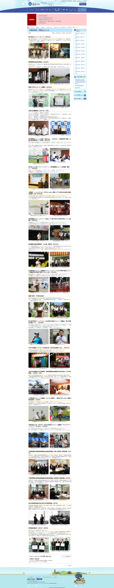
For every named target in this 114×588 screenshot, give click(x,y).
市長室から (43, 27)
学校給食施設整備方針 (79, 85)
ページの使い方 (31, 577)
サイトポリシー (38, 577)
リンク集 (54, 577)
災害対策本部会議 (42, 22)
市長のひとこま (50, 27)
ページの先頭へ (69, 565)
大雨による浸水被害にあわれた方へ (46, 17)
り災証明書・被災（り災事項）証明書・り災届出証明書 (50, 21)
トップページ (31, 27)
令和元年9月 (77, 87)
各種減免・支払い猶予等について (45, 19)
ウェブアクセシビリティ (47, 577)
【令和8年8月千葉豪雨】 (43, 15)
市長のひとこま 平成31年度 (59, 27)
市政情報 (37, 27)
